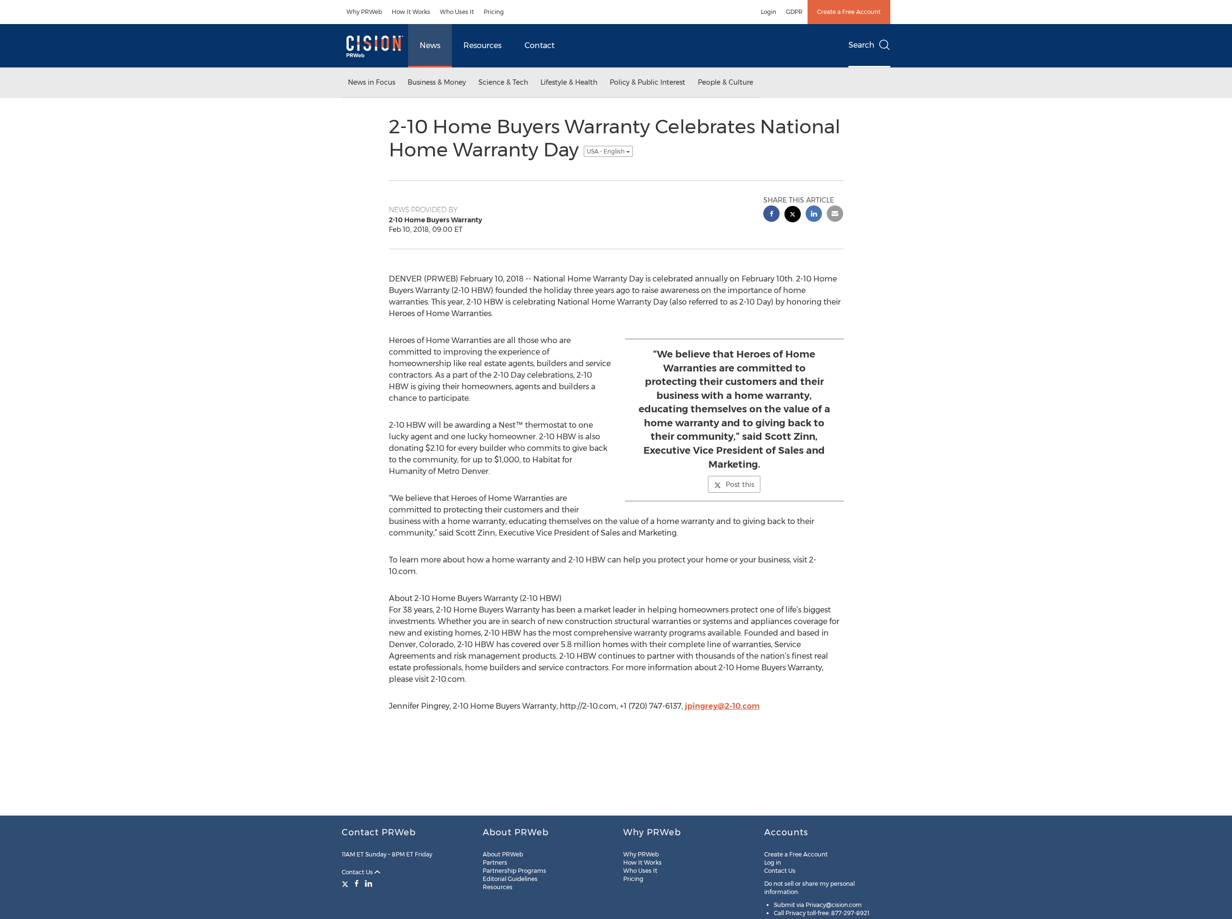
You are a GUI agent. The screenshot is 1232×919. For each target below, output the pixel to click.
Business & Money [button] (437, 82)
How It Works (411, 11)
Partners (495, 862)
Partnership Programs (514, 870)
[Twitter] (346, 883)
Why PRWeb (364, 11)
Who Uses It (457, 11)
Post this (740, 484)
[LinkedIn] (368, 883)
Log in (772, 862)
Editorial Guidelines (510, 878)
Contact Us (358, 872)
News (430, 45)
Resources (482, 45)
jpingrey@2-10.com (722, 706)
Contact (539, 45)
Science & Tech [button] (503, 82)
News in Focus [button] (371, 82)
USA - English (606, 151)
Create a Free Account (849, 11)
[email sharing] (835, 214)
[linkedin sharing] (814, 214)
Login (768, 11)
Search (861, 45)
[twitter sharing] (792, 215)
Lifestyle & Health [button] (568, 82)
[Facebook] (356, 883)
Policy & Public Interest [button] (647, 82)
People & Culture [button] (725, 82)
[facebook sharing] (771, 214)
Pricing (494, 11)
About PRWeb (503, 854)
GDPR (794, 11)
